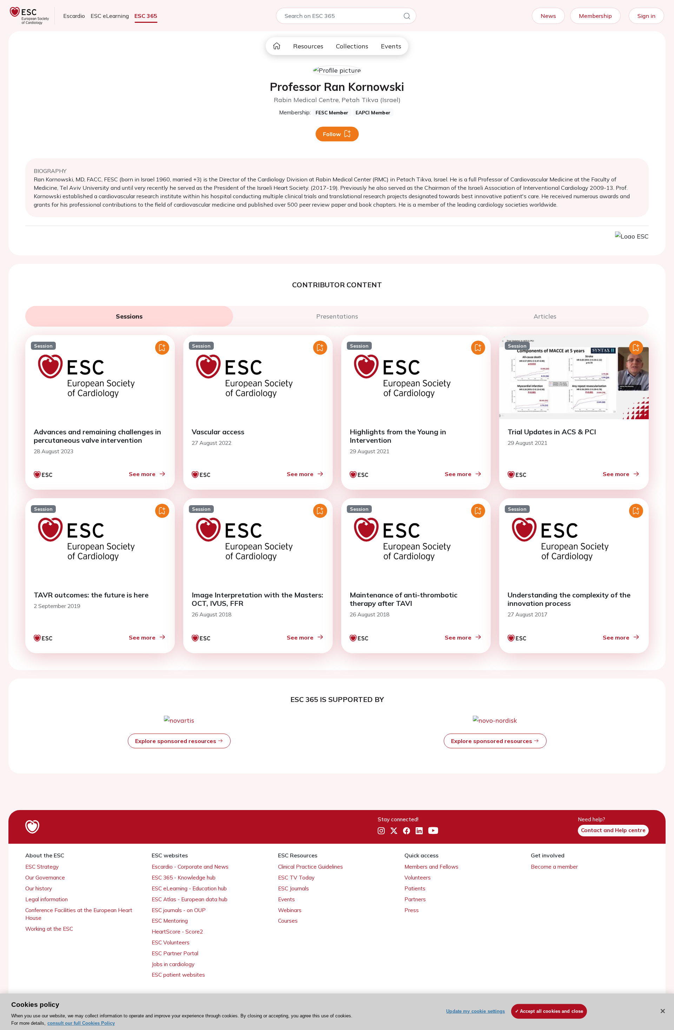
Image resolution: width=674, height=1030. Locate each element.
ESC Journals (293, 888)
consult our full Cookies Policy (81, 1022)
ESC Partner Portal (175, 953)
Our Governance (45, 877)
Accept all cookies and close (551, 1011)
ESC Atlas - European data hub (189, 899)
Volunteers (417, 877)
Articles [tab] (545, 316)
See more (142, 473)
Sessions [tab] (129, 316)
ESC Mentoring (170, 920)
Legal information (46, 899)
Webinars (290, 910)
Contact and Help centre (613, 830)
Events (391, 46)
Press (411, 910)
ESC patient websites (178, 974)
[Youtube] (433, 830)
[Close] (662, 1011)
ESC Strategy (42, 866)
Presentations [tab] (337, 316)
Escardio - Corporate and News (190, 866)
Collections (352, 46)
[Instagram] (381, 830)
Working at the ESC (49, 928)
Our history (38, 888)
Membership (595, 15)
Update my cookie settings (475, 1011)
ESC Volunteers (171, 942)
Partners (415, 899)
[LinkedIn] (419, 830)
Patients (414, 888)
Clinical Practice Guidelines (310, 866)
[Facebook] (406, 830)
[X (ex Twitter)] (393, 830)
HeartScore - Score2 (177, 931)
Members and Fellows (431, 866)
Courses (288, 920)
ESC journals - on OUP (179, 910)
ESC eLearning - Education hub (189, 888)
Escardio (74, 15)
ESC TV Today (296, 877)
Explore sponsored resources (176, 740)
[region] (337, 1012)
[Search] (407, 17)
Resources (308, 46)
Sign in (646, 15)
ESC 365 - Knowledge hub (184, 877)
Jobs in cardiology (173, 964)
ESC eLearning (110, 15)
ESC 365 (145, 15)
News (548, 15)
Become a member (554, 866)
